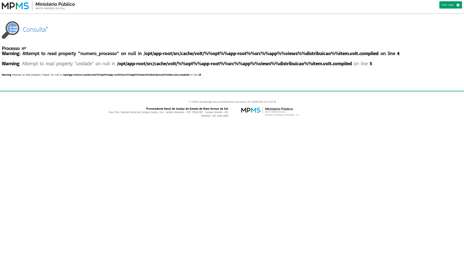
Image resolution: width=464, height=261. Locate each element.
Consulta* (35, 30)
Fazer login (448, 4)
